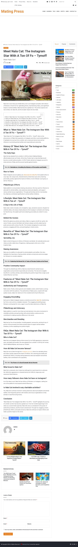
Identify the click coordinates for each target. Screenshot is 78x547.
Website (29, 524)
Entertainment (59, 126)
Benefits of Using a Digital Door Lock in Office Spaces (69, 51)
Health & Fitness (60, 95)
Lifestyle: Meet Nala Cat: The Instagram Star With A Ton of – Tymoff (22, 120)
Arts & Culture (59, 146)
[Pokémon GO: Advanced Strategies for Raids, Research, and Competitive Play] (42, 476)
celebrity (58, 102)
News (58, 11)
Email (5, 524)
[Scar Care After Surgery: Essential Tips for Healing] (60, 58)
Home (16, 1)
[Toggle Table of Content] (41, 114)
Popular (64, 44)
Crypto (63, 11)
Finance (58, 112)
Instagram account (27, 351)
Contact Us (73, 11)
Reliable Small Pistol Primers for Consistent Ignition (25, 483)
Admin (7, 62)
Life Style (58, 99)
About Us (29, 1)
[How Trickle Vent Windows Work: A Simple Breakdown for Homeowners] (60, 74)
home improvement (61, 109)
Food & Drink (59, 121)
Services (58, 114)
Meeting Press (25, 544)
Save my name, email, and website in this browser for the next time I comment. (24, 529)
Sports (58, 143)
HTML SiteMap (18, 5)
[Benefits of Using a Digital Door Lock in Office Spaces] (60, 52)
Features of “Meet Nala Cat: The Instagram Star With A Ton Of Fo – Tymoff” (24, 123)
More (67, 11)
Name (5, 518)
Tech (54, 11)
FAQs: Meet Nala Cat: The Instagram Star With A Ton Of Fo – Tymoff (22, 125)
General (10, 44)
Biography (58, 104)
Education (58, 117)
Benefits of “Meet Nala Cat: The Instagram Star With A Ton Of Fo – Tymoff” (24, 122)
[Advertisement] (39, 28)
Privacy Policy (22, 1)
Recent (57, 44)
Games (58, 107)
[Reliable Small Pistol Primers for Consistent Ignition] (26, 476)
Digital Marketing (60, 134)
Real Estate (59, 141)
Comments (72, 44)
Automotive (59, 131)
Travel (57, 124)
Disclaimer (35, 1)
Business (49, 11)
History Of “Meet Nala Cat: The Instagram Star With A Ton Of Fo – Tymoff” (23, 118)
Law (57, 119)
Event (57, 148)
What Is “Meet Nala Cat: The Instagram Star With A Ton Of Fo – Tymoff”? (23, 116)
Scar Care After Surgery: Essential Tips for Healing (69, 58)
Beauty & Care (60, 136)
